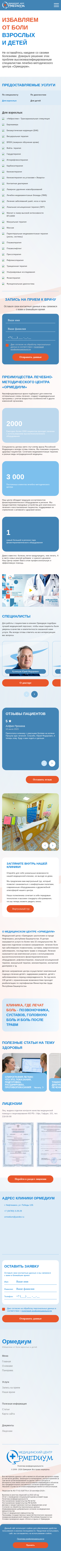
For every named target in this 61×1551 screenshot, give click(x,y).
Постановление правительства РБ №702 (18, 1501)
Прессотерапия (14, 254)
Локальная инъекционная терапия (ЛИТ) (26, 207)
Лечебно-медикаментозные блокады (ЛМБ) (27, 195)
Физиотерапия (13, 278)
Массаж (10, 228)
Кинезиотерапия (14, 171)
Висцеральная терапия (17, 136)
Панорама (7, 1370)
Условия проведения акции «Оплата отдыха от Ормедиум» (26, 1519)
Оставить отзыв (42, 779)
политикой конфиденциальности (27, 348)
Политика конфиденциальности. (30, 1466)
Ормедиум (16, 1341)
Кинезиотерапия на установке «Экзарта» (26, 177)
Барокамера (12, 124)
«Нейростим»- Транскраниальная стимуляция (28, 118)
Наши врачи (8, 1392)
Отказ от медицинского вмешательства (18, 1513)
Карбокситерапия (15, 166)
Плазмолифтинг (14, 248)
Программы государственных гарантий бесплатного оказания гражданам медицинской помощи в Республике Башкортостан (27, 1516)
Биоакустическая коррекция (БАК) (22, 130)
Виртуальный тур (21, 909)
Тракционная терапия (17, 266)
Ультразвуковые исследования (21, 272)
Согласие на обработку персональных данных (21, 1507)
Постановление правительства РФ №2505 (20, 1503)
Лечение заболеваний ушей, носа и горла (26, 201)
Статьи (6, 1409)
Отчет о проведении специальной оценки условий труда (25, 1497)
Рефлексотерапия (15, 260)
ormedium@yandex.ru (14, 1217)
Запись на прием (11, 1387)
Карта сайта (8, 1414)
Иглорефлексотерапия (17, 160)
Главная (6, 1361)
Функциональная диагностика (20, 284)
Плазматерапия (14, 242)
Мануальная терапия (17, 222)
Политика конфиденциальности (15, 1499)
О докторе (25, 682)
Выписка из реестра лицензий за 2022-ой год (20, 1495)
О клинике (7, 1366)
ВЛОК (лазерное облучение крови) (23, 142)
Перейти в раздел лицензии (30, 1179)
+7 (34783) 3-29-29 (13, 1211)
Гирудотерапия (14, 154)
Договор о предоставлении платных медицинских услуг (24, 1505)
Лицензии (7, 1431)
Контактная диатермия (17, 183)
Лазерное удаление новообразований (24, 189)
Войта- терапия (14, 148)
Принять (30, 1545)
